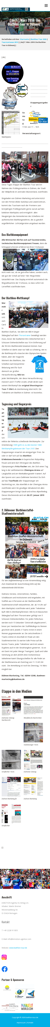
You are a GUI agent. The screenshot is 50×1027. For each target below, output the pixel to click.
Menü (46, 5)
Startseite (24, 39)
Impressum (21, 1022)
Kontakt (30, 1022)
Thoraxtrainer (25, 335)
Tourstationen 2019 (10, 42)
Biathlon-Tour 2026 (38, 39)
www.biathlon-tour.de (18, 948)
